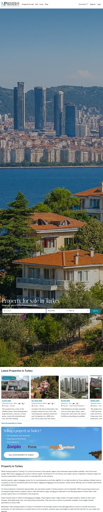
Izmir (47, 491)
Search (95, 311)
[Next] (99, 398)
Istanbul (19, 474)
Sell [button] (36, 4)
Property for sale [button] (28, 4)
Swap (41, 4)
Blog (46, 4)
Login (99, 4)
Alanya (30, 498)
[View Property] (15, 387)
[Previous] (3, 398)
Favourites (82, 4)
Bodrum (50, 482)
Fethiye (41, 482)
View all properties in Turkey (11, 423)
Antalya (22, 480)
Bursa (55, 491)
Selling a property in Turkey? (12, 314)
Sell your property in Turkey (21, 455)
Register (93, 4)
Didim (38, 498)
